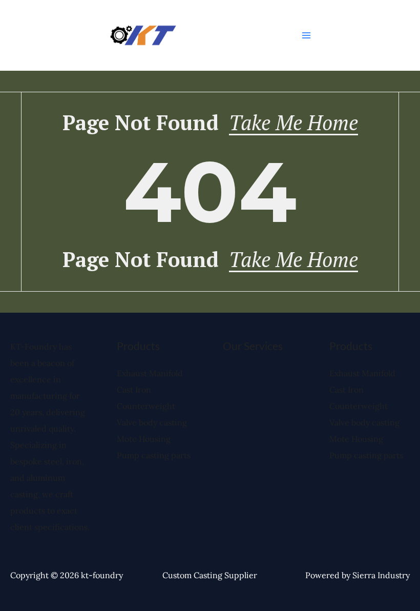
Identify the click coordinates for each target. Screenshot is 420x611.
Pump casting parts (154, 455)
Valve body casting (152, 422)
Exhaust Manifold (150, 373)
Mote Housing (144, 439)
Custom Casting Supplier (209, 575)
